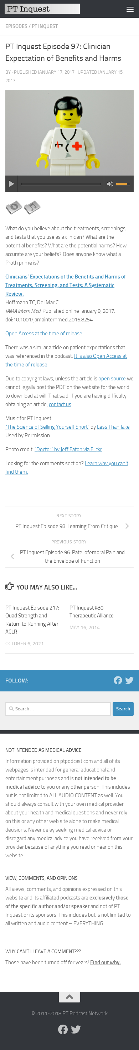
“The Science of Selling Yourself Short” (47, 427)
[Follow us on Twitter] (129, 680)
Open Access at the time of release (43, 333)
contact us (60, 404)
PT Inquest (45, 26)
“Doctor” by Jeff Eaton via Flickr (68, 449)
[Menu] (130, 9)
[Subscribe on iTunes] (32, 214)
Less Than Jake (113, 427)
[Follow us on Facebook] (118, 680)
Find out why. (105, 962)
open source (112, 378)
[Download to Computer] (13, 214)
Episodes (16, 26)
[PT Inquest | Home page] (55, 9)
